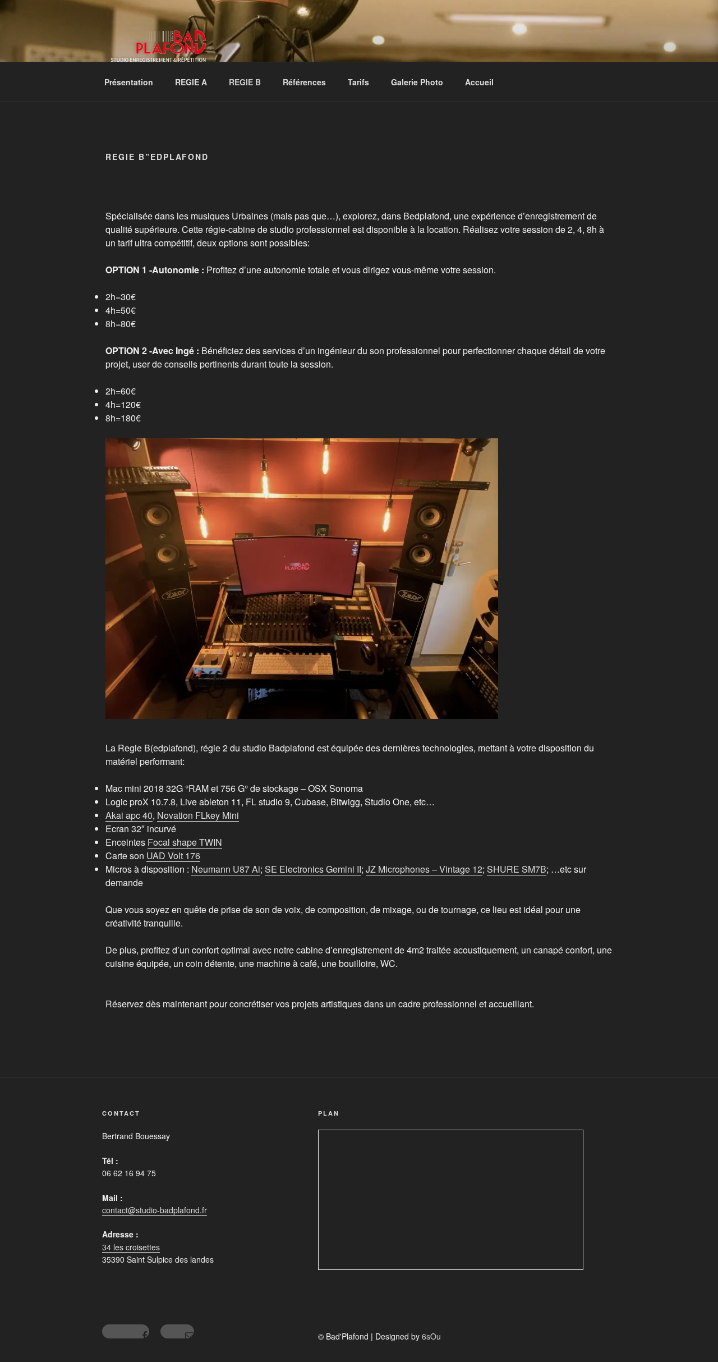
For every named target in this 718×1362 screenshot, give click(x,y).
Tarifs (358, 82)
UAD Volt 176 (173, 855)
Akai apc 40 (129, 815)
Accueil (479, 82)
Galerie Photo (417, 82)
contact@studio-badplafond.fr (154, 1210)
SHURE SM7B (516, 869)
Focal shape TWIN (185, 842)
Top (691, 1335)
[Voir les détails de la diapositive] (301, 578)
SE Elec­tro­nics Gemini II (313, 869)
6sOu (431, 1336)
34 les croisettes (131, 1247)
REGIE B (245, 82)
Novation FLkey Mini (198, 815)
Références (304, 82)
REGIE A (191, 82)
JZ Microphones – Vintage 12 (424, 869)
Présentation (128, 82)
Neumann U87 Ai (225, 869)
